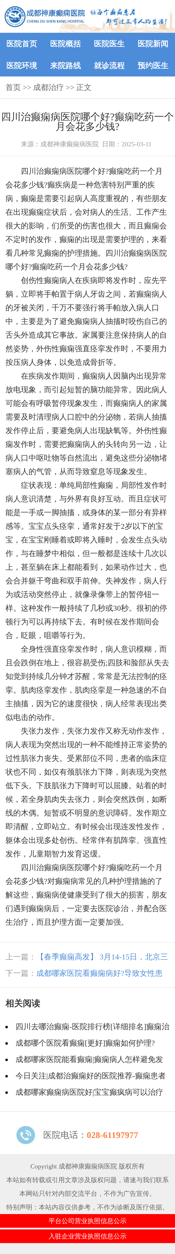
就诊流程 (109, 65)
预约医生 (153, 65)
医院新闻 (153, 43)
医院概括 (65, 43)
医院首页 (21, 43)
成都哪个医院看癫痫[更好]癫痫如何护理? (85, 1043)
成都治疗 (48, 87)
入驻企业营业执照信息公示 (87, 1236)
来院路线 (65, 65)
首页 (13, 87)
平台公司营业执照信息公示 (87, 1220)
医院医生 (109, 43)
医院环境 (21, 65)
